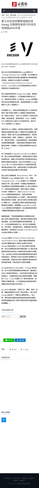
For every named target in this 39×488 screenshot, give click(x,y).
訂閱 (23, 316)
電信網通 (13, 15)
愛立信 (14, 349)
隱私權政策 (31, 478)
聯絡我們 (22, 480)
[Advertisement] (19, 388)
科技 (7, 15)
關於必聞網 (17, 478)
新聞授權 (24, 478)
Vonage (25, 349)
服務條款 (15, 480)
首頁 (2, 15)
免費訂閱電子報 (7, 478)
